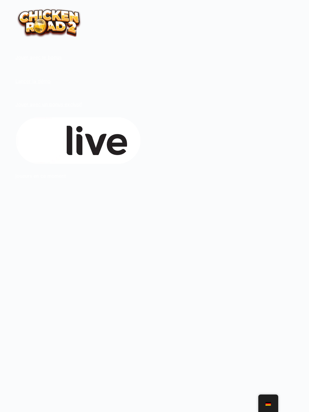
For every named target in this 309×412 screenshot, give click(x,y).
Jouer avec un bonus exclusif (48, 104)
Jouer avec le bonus (38, 57)
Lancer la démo (33, 81)
